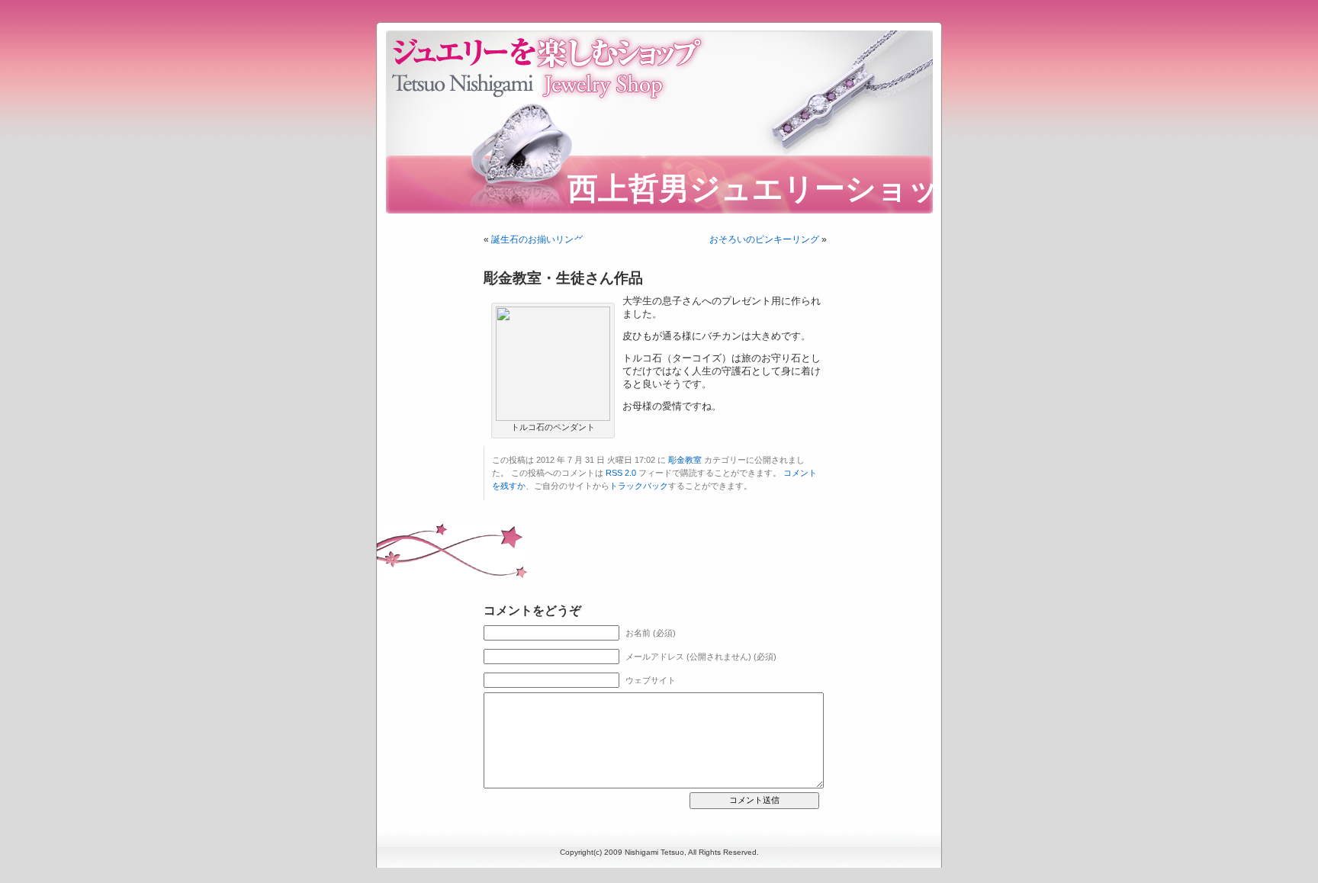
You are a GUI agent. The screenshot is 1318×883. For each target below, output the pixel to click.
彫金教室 (685, 459)
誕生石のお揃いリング (537, 239)
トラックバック (638, 485)
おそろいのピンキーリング (764, 239)
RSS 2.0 (621, 472)
